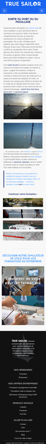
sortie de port (13, 65)
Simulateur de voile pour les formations (23, 281)
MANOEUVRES (23, 225)
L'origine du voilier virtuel (23, 310)
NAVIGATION (23, 236)
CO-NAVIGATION (23, 202)
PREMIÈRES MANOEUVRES (23, 213)
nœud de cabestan (21, 162)
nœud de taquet (21, 92)
